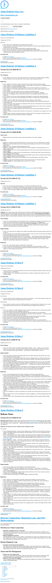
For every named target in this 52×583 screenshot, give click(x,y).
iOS (4, 572)
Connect (5, 575)
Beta (4, 576)
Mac (8, 56)
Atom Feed (14, 28)
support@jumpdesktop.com (26, 59)
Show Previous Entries (5, 564)
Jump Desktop (12, 11)
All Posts (5, 567)
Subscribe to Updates (5, 18)
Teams (4, 570)
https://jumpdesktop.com (9, 15)
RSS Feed (10, 28)
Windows (12, 56)
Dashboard (5, 569)
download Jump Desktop (33, 421)
